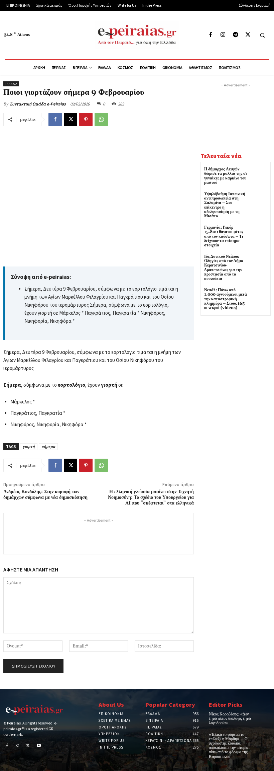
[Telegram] (235, 35)
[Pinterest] (86, 119)
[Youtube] (38, 746)
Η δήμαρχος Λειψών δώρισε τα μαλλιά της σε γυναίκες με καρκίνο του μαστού (225, 176)
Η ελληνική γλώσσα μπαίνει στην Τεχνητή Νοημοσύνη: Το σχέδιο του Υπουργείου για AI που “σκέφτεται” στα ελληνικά (151, 497)
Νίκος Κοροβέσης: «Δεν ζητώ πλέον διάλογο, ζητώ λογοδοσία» (230, 718)
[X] (247, 35)
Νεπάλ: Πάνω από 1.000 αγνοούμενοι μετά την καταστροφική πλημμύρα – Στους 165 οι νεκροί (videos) (225, 299)
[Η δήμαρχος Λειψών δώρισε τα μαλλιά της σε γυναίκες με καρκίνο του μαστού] (259, 175)
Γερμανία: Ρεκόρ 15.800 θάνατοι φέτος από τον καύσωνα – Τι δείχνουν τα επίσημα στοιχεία (223, 236)
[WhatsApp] (101, 119)
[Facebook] (210, 35)
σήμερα (48, 446)
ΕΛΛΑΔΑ (11, 84)
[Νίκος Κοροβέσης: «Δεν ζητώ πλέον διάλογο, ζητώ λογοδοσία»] (264, 717)
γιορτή (29, 446)
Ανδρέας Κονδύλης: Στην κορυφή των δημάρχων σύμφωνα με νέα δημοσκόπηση (45, 494)
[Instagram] (223, 35)
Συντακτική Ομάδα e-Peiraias (38, 104)
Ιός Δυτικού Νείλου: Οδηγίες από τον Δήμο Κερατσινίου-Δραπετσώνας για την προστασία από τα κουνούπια (223, 267)
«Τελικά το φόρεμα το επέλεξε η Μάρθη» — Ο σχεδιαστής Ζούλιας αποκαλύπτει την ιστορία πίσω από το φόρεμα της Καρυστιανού (228, 745)
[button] (262, 35)
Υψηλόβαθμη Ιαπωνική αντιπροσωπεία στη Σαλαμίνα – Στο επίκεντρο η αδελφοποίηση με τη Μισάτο (224, 205)
